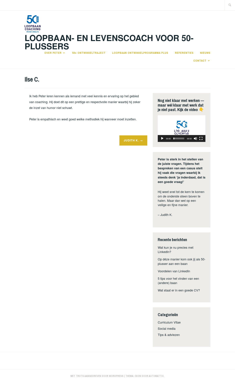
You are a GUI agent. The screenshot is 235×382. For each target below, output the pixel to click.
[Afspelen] (162, 138)
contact (199, 60)
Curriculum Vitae (169, 322)
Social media (166, 328)
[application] (181, 128)
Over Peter (53, 53)
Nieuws (205, 53)
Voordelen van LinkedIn (174, 271)
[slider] (178, 138)
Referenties (184, 53)
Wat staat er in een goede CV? (179, 290)
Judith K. (131, 140)
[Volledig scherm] (201, 138)
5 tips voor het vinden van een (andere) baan (178, 280)
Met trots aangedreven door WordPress (97, 376)
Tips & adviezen (169, 334)
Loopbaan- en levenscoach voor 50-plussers (109, 42)
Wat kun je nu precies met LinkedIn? (175, 249)
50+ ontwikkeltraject (89, 53)
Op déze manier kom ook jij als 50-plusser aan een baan (181, 261)
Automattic (156, 376)
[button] (182, 128)
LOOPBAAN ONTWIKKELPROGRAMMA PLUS (140, 53)
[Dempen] (195, 138)
